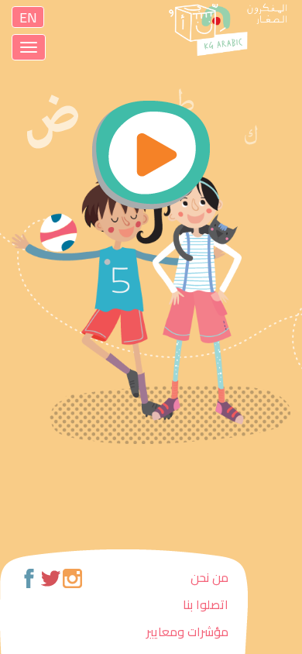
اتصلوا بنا (205, 604)
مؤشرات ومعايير (187, 631)
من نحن (209, 577)
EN (28, 17)
